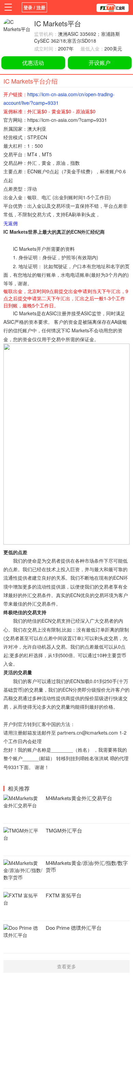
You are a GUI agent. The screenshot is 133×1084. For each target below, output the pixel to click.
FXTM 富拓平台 (64, 895)
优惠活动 (33, 63)
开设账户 (99, 63)
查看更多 (66, 966)
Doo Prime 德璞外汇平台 (74, 927)
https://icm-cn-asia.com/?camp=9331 (67, 119)
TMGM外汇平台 (64, 830)
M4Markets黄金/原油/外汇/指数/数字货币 (87, 866)
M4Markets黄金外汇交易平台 (79, 797)
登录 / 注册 (34, 7)
